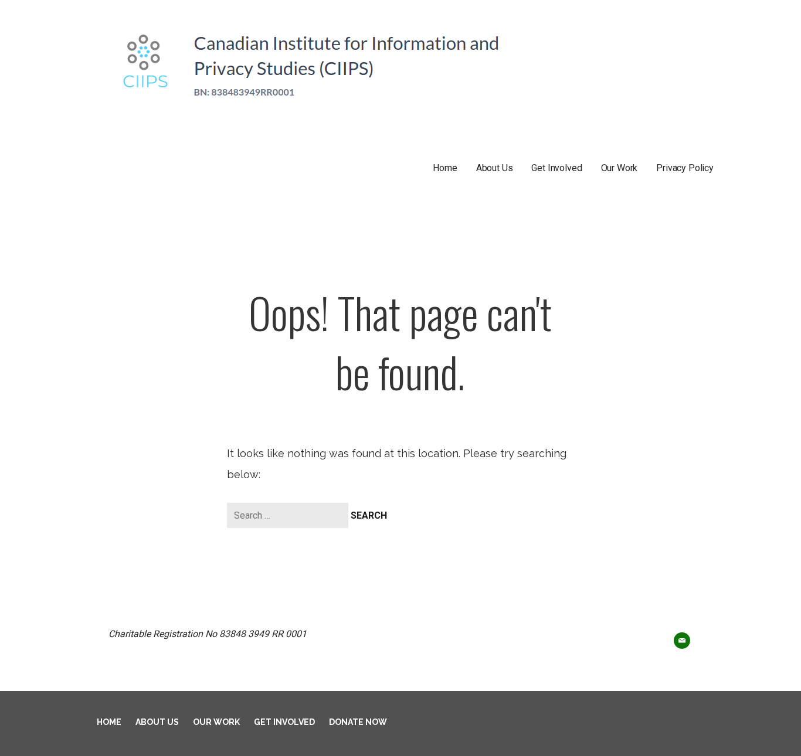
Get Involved (556, 167)
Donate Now (358, 722)
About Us (494, 167)
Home (445, 167)
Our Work (619, 167)
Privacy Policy (685, 167)
